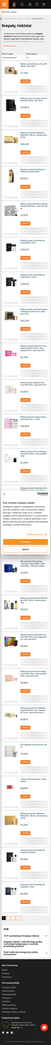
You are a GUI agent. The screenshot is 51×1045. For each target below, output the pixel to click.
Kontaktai (5, 973)
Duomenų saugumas (9, 1008)
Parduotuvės (7, 977)
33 (18, 918)
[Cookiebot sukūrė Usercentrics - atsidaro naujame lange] (37, 494)
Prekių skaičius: (31, 54)
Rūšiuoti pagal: (7, 54)
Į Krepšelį (25, 81)
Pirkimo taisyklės (8, 991)
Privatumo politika (9, 987)
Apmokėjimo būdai (9, 994)
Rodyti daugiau (10, 46)
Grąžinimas (6, 1001)
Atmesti (25, 549)
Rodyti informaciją (35, 534)
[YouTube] (7, 1032)
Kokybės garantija (9, 1005)
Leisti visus (25, 542)
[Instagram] (12, 1032)
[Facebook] (3, 1032)
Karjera (5, 970)
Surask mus (15, 1027)
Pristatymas (6, 998)
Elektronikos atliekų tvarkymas (14, 1012)
